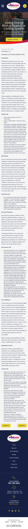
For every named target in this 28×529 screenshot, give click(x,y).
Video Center (14, 467)
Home (14, 445)
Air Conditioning (14, 451)
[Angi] (15, 511)
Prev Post (6, 425)
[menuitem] (7, 521)
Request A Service (13, 39)
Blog (14, 461)
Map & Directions (14, 504)
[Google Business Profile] (12, 511)
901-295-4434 (14, 483)
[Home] (13, 6)
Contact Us (14, 464)
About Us (14, 448)
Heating (14, 454)
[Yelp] (19, 511)
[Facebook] (9, 511)
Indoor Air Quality (14, 457)
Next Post (22, 425)
